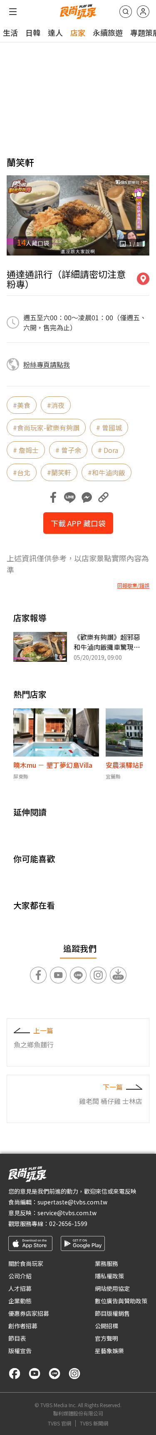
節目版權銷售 (112, 1313)
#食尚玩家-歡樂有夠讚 (46, 427)
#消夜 (55, 405)
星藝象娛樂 (109, 1351)
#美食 (21, 405)
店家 (77, 32)
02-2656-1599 (68, 1223)
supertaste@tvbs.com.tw (72, 1202)
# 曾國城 (109, 427)
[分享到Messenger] (86, 497)
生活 (10, 32)
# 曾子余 (68, 450)
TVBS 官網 (59, 1423)
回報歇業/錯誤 (133, 585)
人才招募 (20, 1288)
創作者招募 (22, 1326)
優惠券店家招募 (28, 1313)
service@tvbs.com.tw (67, 1213)
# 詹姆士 (26, 450)
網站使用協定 (112, 1288)
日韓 (32, 32)
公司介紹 (20, 1276)
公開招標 (106, 1326)
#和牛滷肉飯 (106, 472)
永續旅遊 (108, 32)
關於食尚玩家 (25, 1263)
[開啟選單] (13, 11)
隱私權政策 (109, 1276)
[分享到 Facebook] (53, 497)
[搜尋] (125, 11)
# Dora (108, 450)
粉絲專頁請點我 (46, 364)
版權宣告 (20, 1351)
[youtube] (34, 1373)
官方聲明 (106, 1338)
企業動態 (20, 1301)
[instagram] (74, 1373)
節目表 (17, 1338)
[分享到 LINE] (70, 497)
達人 (55, 32)
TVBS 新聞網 (94, 1423)
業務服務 (106, 1263)
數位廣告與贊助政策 (121, 1301)
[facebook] (14, 1373)
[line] (54, 1373)
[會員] (143, 11)
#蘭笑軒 (59, 472)
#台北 (21, 472)
